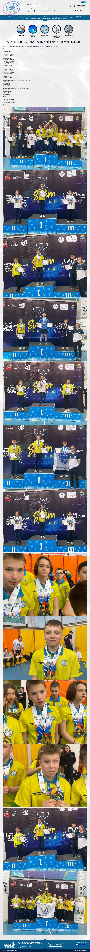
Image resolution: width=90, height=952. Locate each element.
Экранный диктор (82, 942)
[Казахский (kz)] (85, 2)
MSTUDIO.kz (84, 950)
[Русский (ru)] (82, 2)
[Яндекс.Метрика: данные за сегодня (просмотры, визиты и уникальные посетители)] (81, 944)
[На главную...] (11, 14)
